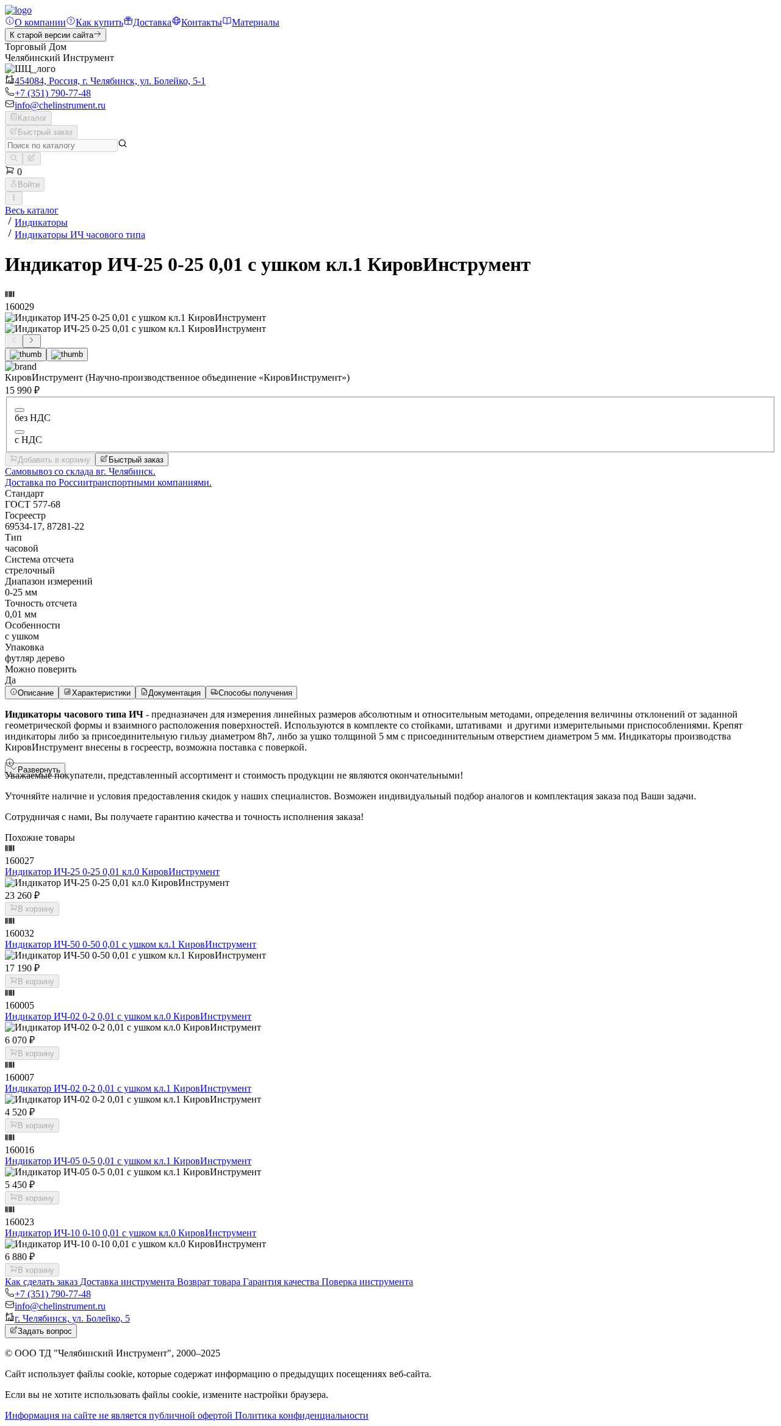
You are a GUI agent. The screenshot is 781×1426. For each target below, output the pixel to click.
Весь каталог (32, 210)
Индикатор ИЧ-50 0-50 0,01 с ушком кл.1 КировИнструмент (130, 944)
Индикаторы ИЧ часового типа (80, 234)
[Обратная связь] (31, 158)
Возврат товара (210, 1282)
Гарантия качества (282, 1282)
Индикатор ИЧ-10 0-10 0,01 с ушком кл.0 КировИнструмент (130, 1233)
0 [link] (18, 172)
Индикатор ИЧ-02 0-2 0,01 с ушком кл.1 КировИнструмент (128, 1088)
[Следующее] (31, 341)
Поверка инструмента (367, 1282)
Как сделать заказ (42, 1282)
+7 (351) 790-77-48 (53, 93)
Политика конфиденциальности (302, 1415)
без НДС (33, 417)
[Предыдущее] (14, 341)
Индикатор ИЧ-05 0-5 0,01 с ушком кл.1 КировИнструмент (128, 1161)
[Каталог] (14, 158)
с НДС (28, 439)
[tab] (25, 354)
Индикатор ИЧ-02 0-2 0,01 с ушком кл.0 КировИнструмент (128, 1016)
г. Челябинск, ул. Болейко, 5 (72, 1318)
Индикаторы (41, 222)
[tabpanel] (390, 731)
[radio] (19, 410)
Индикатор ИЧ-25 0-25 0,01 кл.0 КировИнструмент (112, 871)
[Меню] (14, 198)
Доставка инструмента (128, 1282)
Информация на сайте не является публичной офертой (120, 1415)
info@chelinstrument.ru (60, 105)
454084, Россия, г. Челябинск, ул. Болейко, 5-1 (110, 81)
